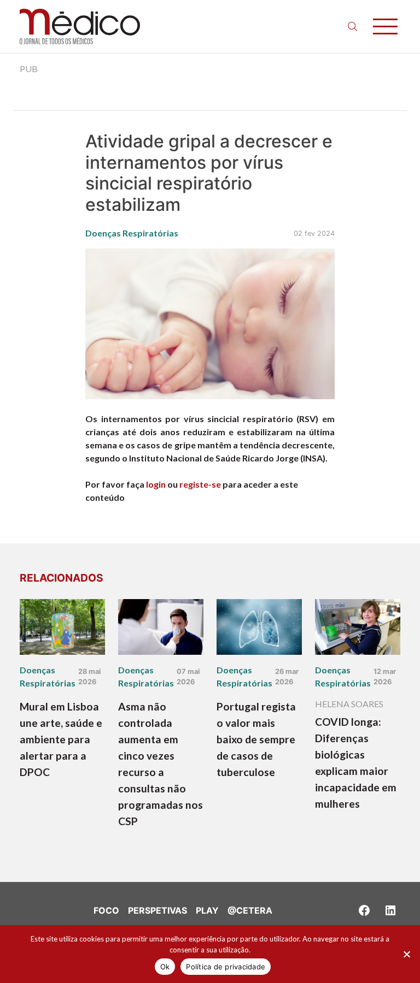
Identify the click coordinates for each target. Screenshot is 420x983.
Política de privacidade (225, 966)
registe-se (200, 484)
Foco (106, 910)
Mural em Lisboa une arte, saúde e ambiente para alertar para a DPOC (61, 739)
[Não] (406, 954)
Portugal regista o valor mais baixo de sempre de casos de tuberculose (256, 739)
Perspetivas (157, 910)
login (156, 484)
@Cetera (250, 910)
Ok (165, 966)
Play (207, 910)
